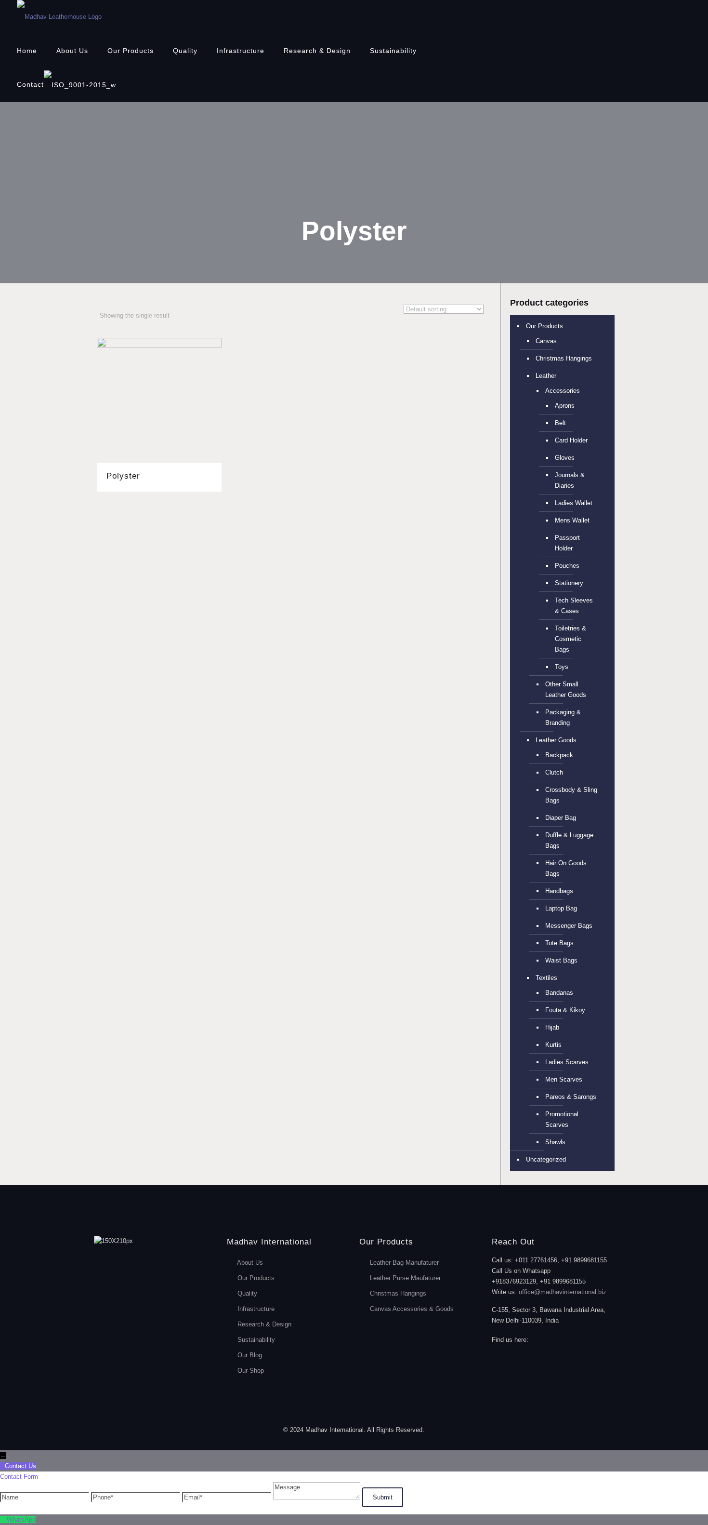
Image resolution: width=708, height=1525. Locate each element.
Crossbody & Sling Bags (571, 795)
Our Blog (249, 1355)
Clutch (554, 772)
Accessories (562, 390)
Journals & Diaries (570, 480)
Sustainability (256, 1339)
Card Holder (571, 440)
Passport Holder (567, 543)
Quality (247, 1293)
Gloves (565, 457)
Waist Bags (561, 960)
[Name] (45, 1497)
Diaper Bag (560, 817)
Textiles (546, 977)
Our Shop (250, 1370)
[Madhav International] (59, 17)
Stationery (569, 583)
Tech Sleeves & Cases (574, 606)
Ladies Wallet (573, 503)
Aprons (565, 405)
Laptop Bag (561, 908)
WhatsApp (21, 1519)
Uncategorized (546, 1159)
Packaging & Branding (563, 717)
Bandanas (559, 992)
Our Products (544, 326)
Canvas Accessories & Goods (412, 1308)
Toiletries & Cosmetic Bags (570, 639)
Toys (561, 666)
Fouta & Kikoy (565, 1010)
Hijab (552, 1027)
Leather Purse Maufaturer (405, 1278)
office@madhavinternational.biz (562, 1292)
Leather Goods (556, 740)
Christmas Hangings (564, 358)
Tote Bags (559, 943)
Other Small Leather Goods (565, 689)
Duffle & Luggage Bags (569, 840)
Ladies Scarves (567, 1062)
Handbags (559, 891)
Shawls (555, 1142)
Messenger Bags (568, 925)
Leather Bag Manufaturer (404, 1262)
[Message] (317, 1497)
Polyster (123, 476)
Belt (560, 423)
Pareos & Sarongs (570, 1096)
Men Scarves (563, 1079)
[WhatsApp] (3, 1519)
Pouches (567, 565)
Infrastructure (256, 1308)
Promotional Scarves (561, 1119)
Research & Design (264, 1324)
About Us (250, 1262)
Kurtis (553, 1044)
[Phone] (136, 1497)
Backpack (559, 755)
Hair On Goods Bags (566, 868)
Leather (546, 375)
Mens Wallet (572, 520)
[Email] (227, 1497)
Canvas (546, 341)
